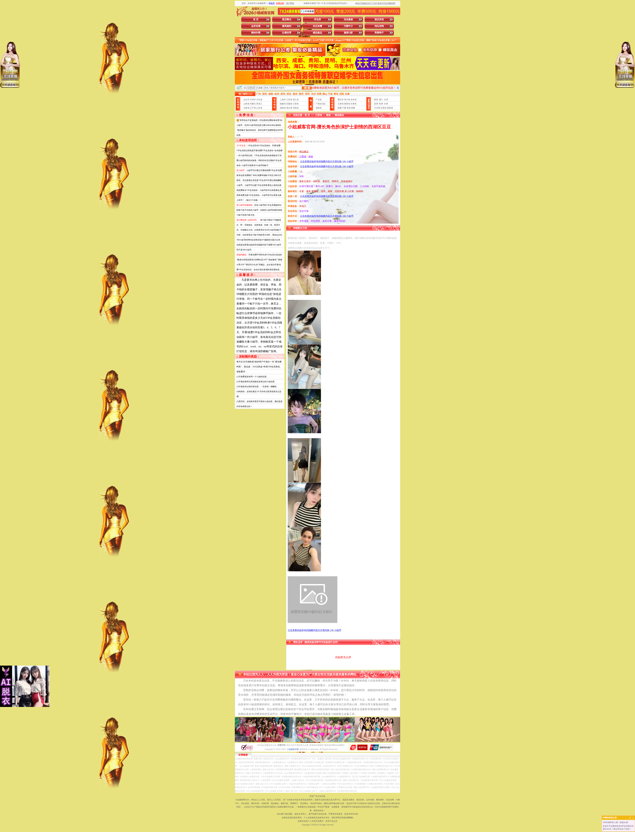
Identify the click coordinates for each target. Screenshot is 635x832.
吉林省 (246, 108)
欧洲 (381, 104)
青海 (349, 108)
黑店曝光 (286, 19)
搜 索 (307, 88)
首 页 (255, 19)
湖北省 (289, 108)
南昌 (328, 115)
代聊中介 (348, 26)
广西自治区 (321, 104)
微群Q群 (348, 32)
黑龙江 (259, 104)
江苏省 (289, 99)
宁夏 (344, 108)
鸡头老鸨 (379, 26)
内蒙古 (253, 104)
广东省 (319, 99)
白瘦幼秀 (286, 32)
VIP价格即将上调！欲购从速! (615, 822)
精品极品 (317, 32)
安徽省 (289, 104)
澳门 (381, 99)
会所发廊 (255, 26)
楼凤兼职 (286, 26)
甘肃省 (354, 104)
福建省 (283, 104)
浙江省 (296, 99)
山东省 (259, 108)
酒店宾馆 (379, 19)
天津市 (253, 99)
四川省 (347, 99)
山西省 (246, 104)
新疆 (353, 108)
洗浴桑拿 (348, 19)
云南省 (341, 104)
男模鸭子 (379, 32)
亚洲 (376, 104)
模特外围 (255, 32)
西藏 (340, 108)
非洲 (386, 104)
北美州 (383, 108)
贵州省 (354, 99)
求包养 (317, 19)
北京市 (246, 99)
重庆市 (341, 99)
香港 (376, 99)
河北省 (259, 99)
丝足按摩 (317, 26)
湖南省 (283, 108)
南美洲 (390, 108)
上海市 (283, 99)
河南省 (296, 108)
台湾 (386, 99)
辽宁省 (253, 108)
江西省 (296, 104)
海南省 (319, 108)
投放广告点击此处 (317, 796)
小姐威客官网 (293, 749)
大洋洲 (377, 108)
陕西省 (347, 104)
